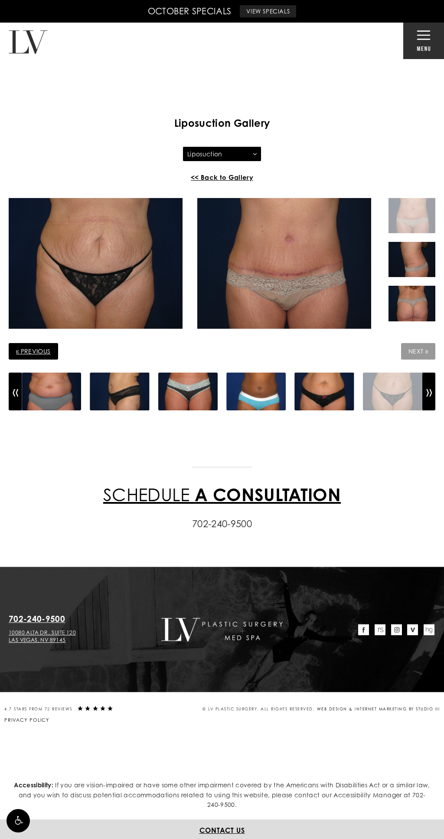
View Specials (268, 11)
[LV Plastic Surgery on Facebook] (364, 629)
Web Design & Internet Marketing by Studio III (378, 709)
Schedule (222, 494)
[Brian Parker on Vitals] (412, 629)
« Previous (33, 351)
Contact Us (222, 830)
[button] (18, 820)
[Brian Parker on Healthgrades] (429, 629)
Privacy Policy (26, 720)
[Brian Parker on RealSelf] (380, 629)
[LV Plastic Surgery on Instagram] (396, 629)
